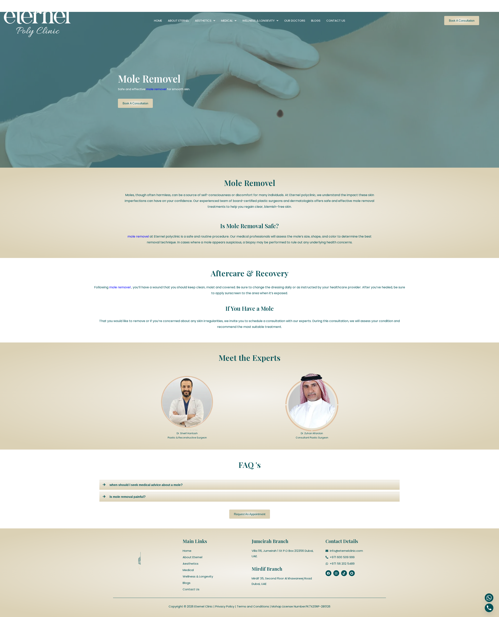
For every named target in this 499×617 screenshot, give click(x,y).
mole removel (156, 89)
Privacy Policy (224, 606)
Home (158, 20)
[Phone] (489, 608)
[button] (205, 20)
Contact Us (335, 20)
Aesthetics (203, 20)
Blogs (315, 20)
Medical (227, 20)
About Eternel (178, 20)
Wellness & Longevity (258, 20)
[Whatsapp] (489, 597)
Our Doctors (294, 20)
